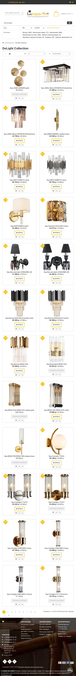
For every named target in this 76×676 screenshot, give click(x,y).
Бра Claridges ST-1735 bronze (56, 594)
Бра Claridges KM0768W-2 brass (56, 548)
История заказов (45, 627)
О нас (23, 627)
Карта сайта (62, 634)
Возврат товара (44, 634)
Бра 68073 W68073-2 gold (19, 180)
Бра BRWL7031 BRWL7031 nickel (56, 410)
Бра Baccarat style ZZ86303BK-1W (19, 272)
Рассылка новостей (46, 632)
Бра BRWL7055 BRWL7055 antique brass (19, 456)
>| (8, 615)
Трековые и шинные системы (32, 37)
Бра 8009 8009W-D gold (19, 226)
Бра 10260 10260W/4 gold (19, 88)
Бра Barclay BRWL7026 (19, 364)
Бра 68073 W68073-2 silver (56, 180)
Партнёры (61, 631)
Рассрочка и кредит (28, 624)
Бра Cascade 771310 (56, 456)
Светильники (54, 32)
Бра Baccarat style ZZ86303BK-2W (56, 272)
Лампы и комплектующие (50, 34)
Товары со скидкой (64, 636)
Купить (57, 94)
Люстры (25, 32)
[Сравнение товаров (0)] (72, 2)
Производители (9, 43)
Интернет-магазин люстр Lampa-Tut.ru (30, 667)
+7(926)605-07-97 (10, 640)
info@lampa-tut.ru (10, 642)
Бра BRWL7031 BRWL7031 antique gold (19, 410)
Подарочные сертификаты (62, 628)
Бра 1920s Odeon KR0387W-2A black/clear (56, 88)
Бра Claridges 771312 (19, 502)
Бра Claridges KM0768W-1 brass (19, 548)
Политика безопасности (26, 635)
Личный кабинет (45, 624)
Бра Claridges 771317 (57, 502)
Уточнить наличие (19, 94)
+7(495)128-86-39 (10, 637)
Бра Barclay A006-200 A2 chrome (56, 318)
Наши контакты (26, 638)
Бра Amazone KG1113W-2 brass (56, 226)
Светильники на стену (30, 34)
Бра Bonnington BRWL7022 (57, 364)
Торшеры (48, 37)
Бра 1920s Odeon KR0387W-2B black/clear (19, 134)
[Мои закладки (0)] (70, 2)
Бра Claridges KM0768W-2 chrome (19, 594)
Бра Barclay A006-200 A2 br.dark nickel (19, 318)
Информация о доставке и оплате (27, 630)
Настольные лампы (39, 32)
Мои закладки (44, 629)
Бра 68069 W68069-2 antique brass (56, 134)
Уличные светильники (62, 37)
